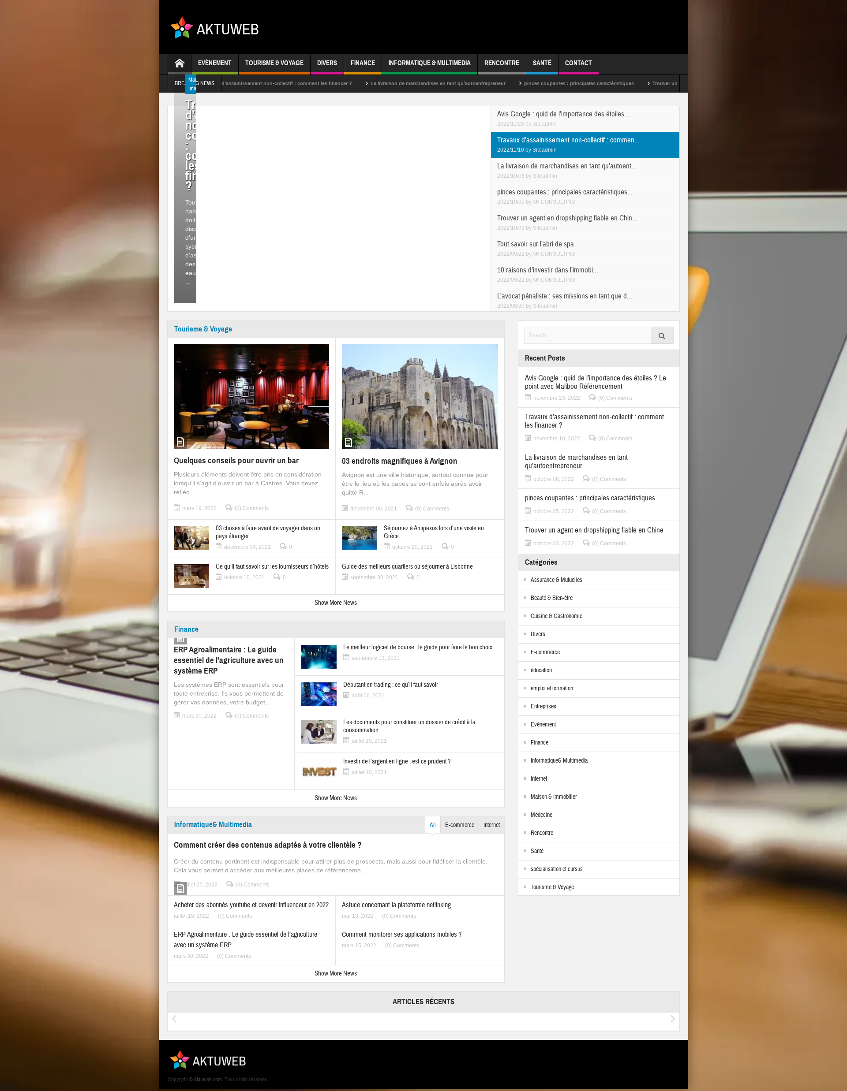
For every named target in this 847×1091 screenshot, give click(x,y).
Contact (578, 63)
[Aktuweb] (218, 26)
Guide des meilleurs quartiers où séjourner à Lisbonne (407, 567)
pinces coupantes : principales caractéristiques (517, 83)
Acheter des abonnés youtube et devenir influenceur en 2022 (251, 905)
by (528, 124)
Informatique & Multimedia (430, 63)
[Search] (662, 335)
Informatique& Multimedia (213, 824)
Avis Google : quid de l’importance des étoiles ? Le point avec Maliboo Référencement (595, 382)
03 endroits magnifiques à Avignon (399, 461)
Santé (542, 63)
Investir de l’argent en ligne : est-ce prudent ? (397, 762)
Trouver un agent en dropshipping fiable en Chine (649, 83)
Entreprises (543, 707)
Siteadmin (544, 124)
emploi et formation (552, 689)
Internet (491, 825)
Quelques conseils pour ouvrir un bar (236, 460)
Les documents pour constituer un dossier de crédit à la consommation (409, 726)
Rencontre (501, 63)
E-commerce (459, 825)
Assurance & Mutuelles (556, 580)
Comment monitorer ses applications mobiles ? (401, 934)
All (433, 825)
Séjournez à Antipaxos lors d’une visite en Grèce (434, 532)
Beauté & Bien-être (552, 598)
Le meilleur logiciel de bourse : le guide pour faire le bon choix (417, 648)
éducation (541, 670)
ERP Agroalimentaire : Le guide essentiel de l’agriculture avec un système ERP (229, 660)
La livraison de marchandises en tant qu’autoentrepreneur (376, 83)
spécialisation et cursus (557, 869)
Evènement (215, 63)
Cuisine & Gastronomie (556, 616)
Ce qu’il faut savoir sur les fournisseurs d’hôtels (272, 567)
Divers (327, 63)
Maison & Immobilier (554, 797)
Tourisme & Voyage (274, 63)
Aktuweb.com (208, 1079)
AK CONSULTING (553, 202)
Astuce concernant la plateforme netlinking (396, 905)
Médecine (541, 815)
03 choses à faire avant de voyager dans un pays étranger (268, 532)
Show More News (336, 603)
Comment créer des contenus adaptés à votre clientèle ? (268, 845)
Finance (363, 63)
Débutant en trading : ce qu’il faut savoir (390, 685)
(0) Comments (252, 508)
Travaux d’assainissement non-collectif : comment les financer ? (594, 421)
